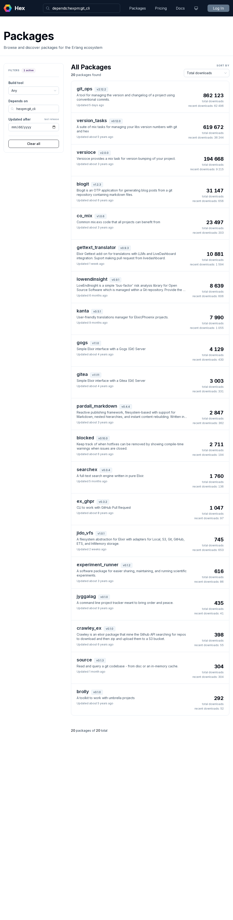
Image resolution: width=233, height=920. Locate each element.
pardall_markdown (97, 406)
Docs (180, 8)
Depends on (18, 101)
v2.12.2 (101, 89)
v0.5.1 (97, 311)
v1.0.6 (100, 216)
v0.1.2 (126, 565)
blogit (83, 184)
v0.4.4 (126, 406)
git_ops (84, 89)
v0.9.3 (124, 248)
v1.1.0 (95, 343)
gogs (82, 342)
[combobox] (81, 8)
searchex (87, 469)
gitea (82, 374)
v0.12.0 (116, 121)
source (84, 660)
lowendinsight (92, 279)
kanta (83, 311)
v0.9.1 (115, 279)
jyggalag (86, 596)
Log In (218, 8)
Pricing (161, 8)
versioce (86, 152)
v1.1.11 (95, 375)
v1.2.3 (97, 184)
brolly (83, 691)
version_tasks (92, 120)
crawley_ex (89, 628)
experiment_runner (98, 564)
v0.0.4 (106, 470)
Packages (137, 8)
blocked (85, 437)
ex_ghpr (85, 501)
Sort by (223, 65)
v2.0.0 (104, 153)
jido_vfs (85, 533)
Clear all (33, 144)
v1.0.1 (101, 533)
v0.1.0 (104, 597)
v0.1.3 (100, 660)
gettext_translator (96, 247)
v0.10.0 (103, 438)
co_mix (84, 215)
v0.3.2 (103, 501)
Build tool (15, 83)
